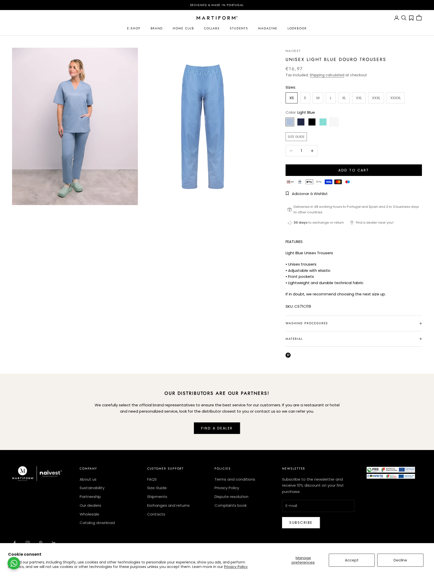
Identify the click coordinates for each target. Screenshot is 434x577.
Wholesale (89, 514)
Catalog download (97, 522)
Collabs (212, 28)
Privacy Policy (236, 566)
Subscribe (301, 522)
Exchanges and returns (168, 505)
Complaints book (230, 505)
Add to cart (353, 170)
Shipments (157, 496)
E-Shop (134, 28)
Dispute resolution (231, 496)
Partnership (90, 496)
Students (239, 28)
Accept (352, 560)
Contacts (156, 514)
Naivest (293, 51)
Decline (400, 560)
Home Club (183, 28)
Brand (157, 28)
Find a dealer (217, 428)
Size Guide (157, 487)
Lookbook (297, 28)
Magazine (267, 28)
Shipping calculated (327, 75)
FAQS (152, 479)
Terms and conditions (234, 479)
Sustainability (92, 487)
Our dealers (90, 505)
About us (88, 479)
